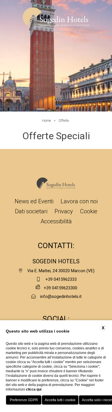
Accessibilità (56, 221)
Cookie (88, 211)
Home (46, 121)
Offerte (64, 121)
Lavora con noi (79, 201)
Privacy (64, 211)
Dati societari (31, 211)
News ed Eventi (34, 201)
